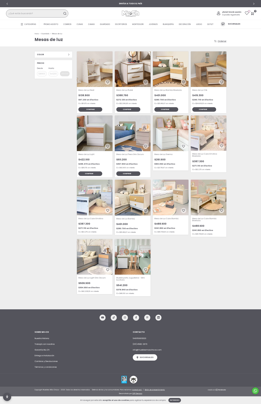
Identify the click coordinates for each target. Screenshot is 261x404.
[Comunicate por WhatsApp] (255, 390)
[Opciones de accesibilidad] (7, 397)
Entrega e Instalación (44, 355)
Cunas (80, 24)
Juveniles (153, 24)
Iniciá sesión (235, 12)
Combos (67, 24)
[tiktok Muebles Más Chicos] (114, 318)
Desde (40, 68)
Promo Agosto (51, 24)
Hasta (51, 68)
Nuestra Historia (42, 338)
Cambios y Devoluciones (46, 361)
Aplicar (64, 73)
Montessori (138, 24)
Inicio (37, 34)
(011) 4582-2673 (140, 344)
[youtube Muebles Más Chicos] (103, 318)
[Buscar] (64, 13)
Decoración (185, 24)
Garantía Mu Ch (42, 350)
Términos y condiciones (46, 367)
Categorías (30, 24)
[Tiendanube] (217, 390)
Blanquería (168, 24)
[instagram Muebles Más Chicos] (125, 318)
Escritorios (121, 24)
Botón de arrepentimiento (155, 390)
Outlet (210, 24)
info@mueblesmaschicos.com (147, 350)
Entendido (174, 400)
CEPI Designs (137, 393)
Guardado (105, 24)
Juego (199, 24)
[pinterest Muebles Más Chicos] (147, 318)
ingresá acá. (137, 390)
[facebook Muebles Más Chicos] (136, 318)
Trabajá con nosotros (45, 344)
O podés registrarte (231, 15)
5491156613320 (139, 338)
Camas (91, 24)
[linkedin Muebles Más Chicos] (158, 318)
